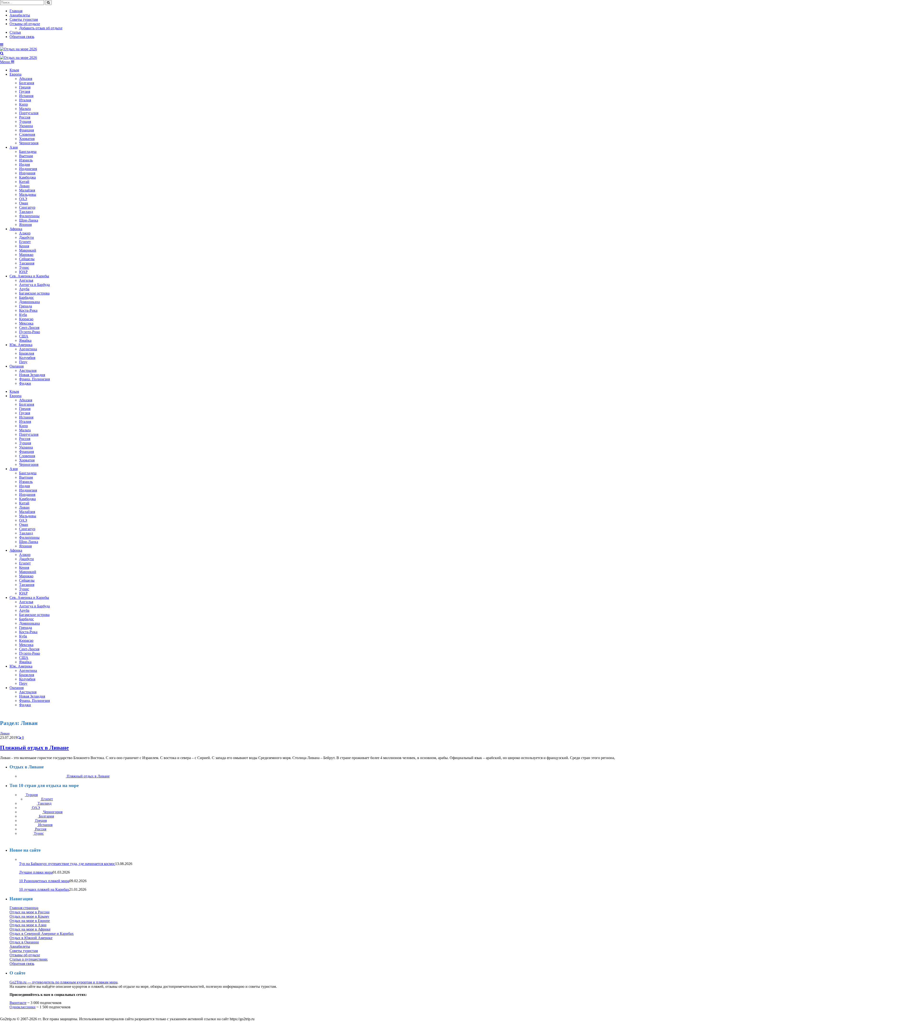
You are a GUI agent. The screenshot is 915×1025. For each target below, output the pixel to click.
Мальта (25, 109)
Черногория (28, 143)
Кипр (23, 104)
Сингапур (27, 207)
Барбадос (26, 297)
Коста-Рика (28, 310)
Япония (25, 225)
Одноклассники (23, 1007)
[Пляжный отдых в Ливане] (24, 733)
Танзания (26, 263)
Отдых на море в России (30, 912)
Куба (23, 315)
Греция (24, 87)
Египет (25, 242)
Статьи (15, 32)
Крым (14, 70)
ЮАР (23, 272)
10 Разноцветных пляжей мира (44, 881)
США (23, 336)
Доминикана (29, 302)
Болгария (26, 83)
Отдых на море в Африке (30, 929)
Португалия (28, 113)
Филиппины (29, 216)
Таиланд (26, 212)
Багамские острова (34, 293)
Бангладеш (27, 152)
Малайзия (27, 190)
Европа (15, 74)
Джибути (26, 237)
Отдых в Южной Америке (31, 938)
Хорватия (27, 139)
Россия (24, 117)
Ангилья (26, 280)
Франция (26, 130)
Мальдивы (27, 194)
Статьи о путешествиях (29, 959)
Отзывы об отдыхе (25, 24)
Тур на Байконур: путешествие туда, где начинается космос (67, 864)
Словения (27, 134)
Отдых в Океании (24, 942)
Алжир (24, 233)
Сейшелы (27, 259)
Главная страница (24, 908)
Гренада (25, 306)
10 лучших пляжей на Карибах (44, 889)
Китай (24, 182)
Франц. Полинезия (34, 379)
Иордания (27, 173)
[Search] (2, 53)
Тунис (24, 267)
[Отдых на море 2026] (18, 49)
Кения (24, 246)
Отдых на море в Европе (30, 921)
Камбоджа (27, 177)
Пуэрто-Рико (29, 332)
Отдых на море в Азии (28, 925)
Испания (26, 96)
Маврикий (27, 250)
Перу (23, 362)
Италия (25, 100)
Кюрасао (26, 319)
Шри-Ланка (28, 220)
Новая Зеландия (32, 375)
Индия (24, 164)
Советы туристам (24, 19)
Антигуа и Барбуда (34, 285)
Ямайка (25, 340)
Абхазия (25, 79)
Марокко (26, 255)
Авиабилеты (20, 15)
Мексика (26, 323)
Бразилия (26, 353)
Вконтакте (18, 1003)
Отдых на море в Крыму (29, 916)
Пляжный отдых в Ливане (34, 748)
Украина (26, 126)
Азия (14, 147)
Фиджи (25, 383)
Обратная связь (22, 37)
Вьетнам (26, 156)
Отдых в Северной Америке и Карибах (42, 934)
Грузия (24, 91)
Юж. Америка (21, 345)
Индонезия (28, 169)
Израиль (26, 160)
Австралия (27, 370)
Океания (17, 366)
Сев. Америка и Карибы (29, 276)
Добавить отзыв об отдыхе (40, 28)
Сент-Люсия (29, 328)
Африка (16, 229)
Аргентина (28, 349)
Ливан (24, 186)
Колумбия (27, 358)
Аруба (24, 289)
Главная (16, 11)
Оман (23, 203)
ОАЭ (23, 199)
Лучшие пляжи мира (36, 872)
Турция (25, 121)
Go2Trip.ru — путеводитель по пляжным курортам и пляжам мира (63, 982)
